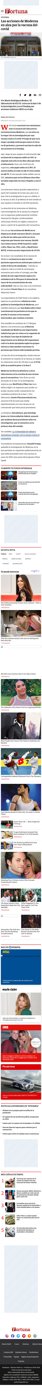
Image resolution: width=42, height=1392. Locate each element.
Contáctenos (33, 1352)
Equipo (16, 1356)
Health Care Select (16, 559)
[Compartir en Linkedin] (35, 95)
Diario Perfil (6, 1344)
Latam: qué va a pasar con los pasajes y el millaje (21, 1123)
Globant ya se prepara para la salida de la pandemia (18, 1111)
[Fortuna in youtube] (24, 1336)
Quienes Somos (21, 1352)
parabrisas (21, 1067)
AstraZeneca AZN (17, 563)
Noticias (26, 1344)
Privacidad (8, 1356)
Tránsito (21, 1361)
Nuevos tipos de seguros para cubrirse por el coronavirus (20, 1128)
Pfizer (10, 554)
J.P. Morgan (5, 563)
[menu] (2, 11)
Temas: (3, 554)
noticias (21, 952)
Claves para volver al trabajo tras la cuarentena (21, 1133)
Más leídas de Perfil (12, 1174)
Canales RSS (8, 1352)
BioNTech (28, 559)
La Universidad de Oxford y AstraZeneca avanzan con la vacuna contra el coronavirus (20, 434)
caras (21, 1028)
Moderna (5, 559)
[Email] (40, 95)
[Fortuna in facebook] (12, 1336)
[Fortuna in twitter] (18, 1336)
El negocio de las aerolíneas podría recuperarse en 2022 (21, 1117)
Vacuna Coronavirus (30, 554)
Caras (17, 1344)
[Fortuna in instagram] (7, 1336)
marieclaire (21, 990)
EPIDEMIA (5, 17)
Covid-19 (18, 554)
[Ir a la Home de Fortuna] (16, 11)
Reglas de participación (30, 1356)
